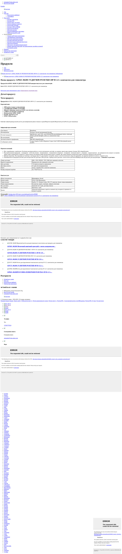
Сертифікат (10, 16)
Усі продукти (100, 301)
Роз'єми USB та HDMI (13, 27)
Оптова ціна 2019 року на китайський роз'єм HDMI (23, 194)
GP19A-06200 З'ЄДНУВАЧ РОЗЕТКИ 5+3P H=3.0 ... (26, 253)
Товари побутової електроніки (15, 36)
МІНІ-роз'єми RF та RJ (13, 33)
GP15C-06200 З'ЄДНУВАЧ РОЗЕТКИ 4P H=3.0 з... (25, 259)
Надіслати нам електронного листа (10, 90)
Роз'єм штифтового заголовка (15, 31)
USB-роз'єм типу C (26, 301)
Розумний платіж (12, 48)
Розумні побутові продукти (15, 40)
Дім (5, 12)
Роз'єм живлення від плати (40, 301)
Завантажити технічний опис (29, 90)
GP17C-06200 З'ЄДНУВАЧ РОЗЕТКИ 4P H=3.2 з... (25, 265)
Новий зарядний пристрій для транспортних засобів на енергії (25, 46)
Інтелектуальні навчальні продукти (17, 42)
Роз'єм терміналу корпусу (14, 24)
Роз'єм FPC (60, 301)
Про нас (6, 13)
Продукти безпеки (12, 43)
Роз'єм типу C (53, 301)
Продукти (7, 18)
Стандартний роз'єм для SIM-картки (74, 301)
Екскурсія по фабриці (13, 15)
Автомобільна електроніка (14, 37)
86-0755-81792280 (9, 3)
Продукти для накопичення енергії (17, 45)
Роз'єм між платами (12, 25)
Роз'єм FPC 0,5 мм (90, 301)
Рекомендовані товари (7, 301)
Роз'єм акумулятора (12, 28)
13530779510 (7, 325)
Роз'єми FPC (10, 21)
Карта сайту (17, 301)
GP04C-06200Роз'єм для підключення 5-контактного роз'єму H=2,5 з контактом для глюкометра (31, 195)
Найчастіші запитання (10, 50)
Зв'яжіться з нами (9, 52)
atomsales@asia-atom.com (11, 2)
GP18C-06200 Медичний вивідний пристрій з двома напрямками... (31, 246)
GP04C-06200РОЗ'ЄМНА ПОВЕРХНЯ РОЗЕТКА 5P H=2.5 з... (29, 272)
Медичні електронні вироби (15, 39)
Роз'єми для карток (12, 19)
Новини (6, 49)
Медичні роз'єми (12, 30)
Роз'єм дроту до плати (13, 22)
